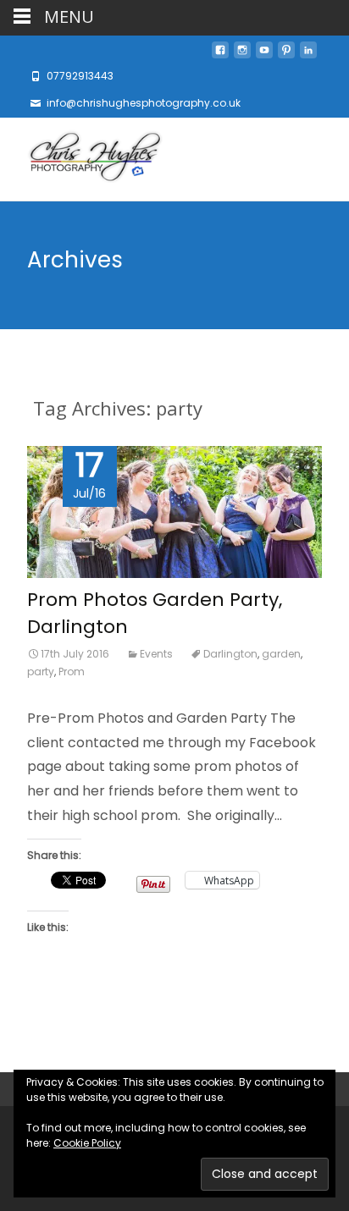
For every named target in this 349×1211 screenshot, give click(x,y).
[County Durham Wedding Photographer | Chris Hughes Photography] (81, 159)
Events (156, 654)
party (40, 671)
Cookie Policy (87, 1143)
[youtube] (264, 54)
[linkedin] (308, 54)
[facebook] (220, 54)
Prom (71, 671)
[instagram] (242, 54)
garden (281, 654)
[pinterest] (286, 54)
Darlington (230, 654)
